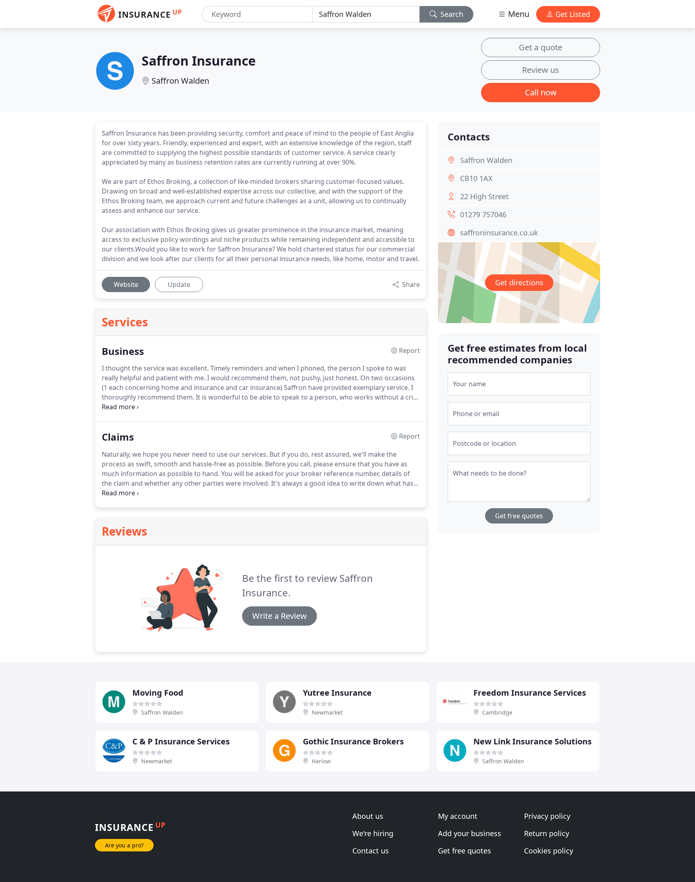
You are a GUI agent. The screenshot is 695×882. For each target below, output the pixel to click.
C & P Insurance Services (181, 741)
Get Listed (571, 14)
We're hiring (372, 833)
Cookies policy (548, 850)
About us (367, 816)
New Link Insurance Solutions (532, 741)
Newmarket (327, 712)
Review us (540, 69)
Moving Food (157, 692)
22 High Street (484, 196)
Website (126, 284)
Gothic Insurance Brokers (353, 741)
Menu (517, 13)
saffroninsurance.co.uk (499, 232)
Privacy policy (547, 816)
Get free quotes (519, 515)
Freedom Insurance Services (529, 692)
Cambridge (497, 712)
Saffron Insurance (199, 60)
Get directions (519, 282)
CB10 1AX (476, 178)
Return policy (546, 833)
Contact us (370, 850)
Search (450, 14)
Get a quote (540, 47)
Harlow (321, 761)
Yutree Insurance (337, 692)
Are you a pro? (124, 845)
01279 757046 (483, 214)
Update (179, 284)
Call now (541, 92)
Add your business (469, 833)
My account (457, 816)
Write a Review (279, 615)
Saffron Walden (180, 80)
